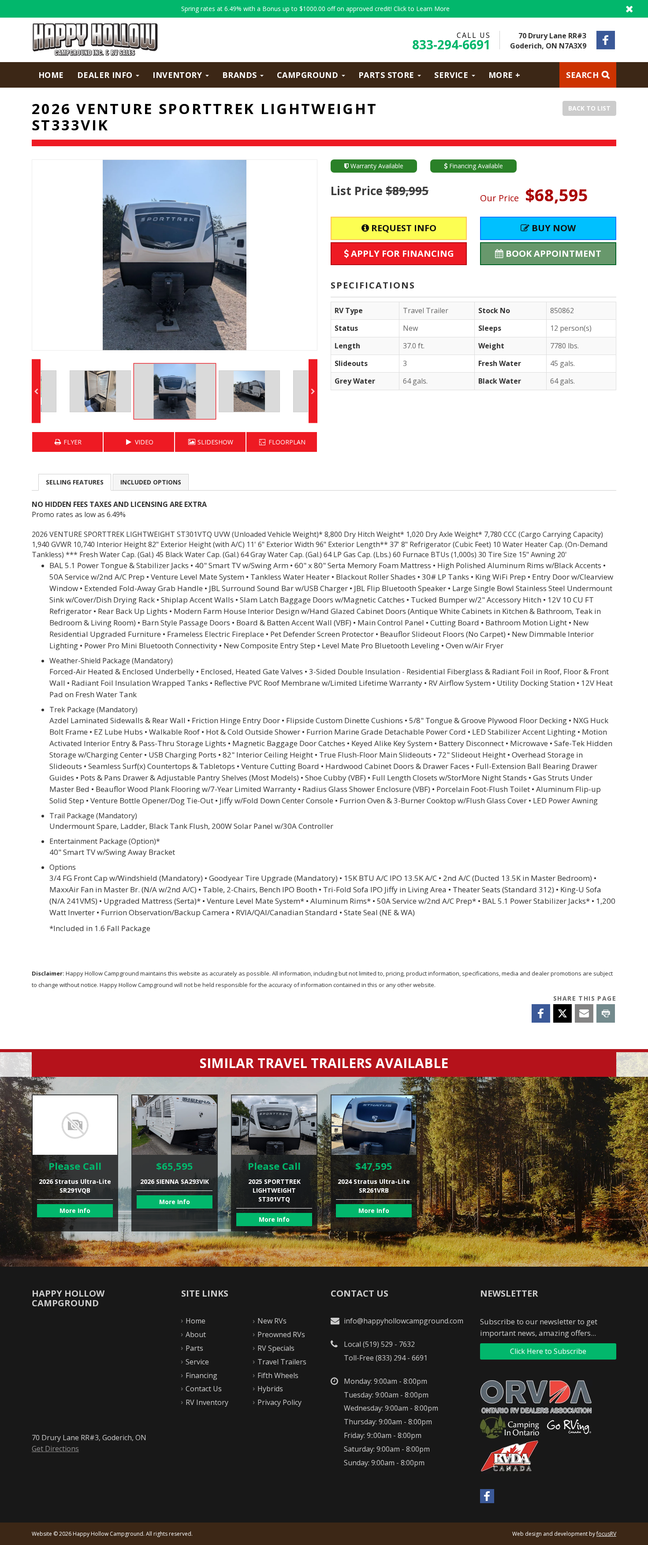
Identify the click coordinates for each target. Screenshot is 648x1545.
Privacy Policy (279, 1402)
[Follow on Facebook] (605, 40)
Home (51, 75)
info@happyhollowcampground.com (403, 1321)
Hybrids (270, 1388)
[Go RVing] (572, 1426)
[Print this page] (605, 1013)
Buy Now (552, 228)
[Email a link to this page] (584, 1013)
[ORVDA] (539, 1396)
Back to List (589, 108)
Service (452, 75)
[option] (174, 255)
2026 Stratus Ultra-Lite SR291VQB (75, 1163)
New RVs (272, 1321)
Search (582, 75)
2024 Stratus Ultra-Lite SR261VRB (373, 1163)
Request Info (402, 228)
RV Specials (275, 1348)
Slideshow (214, 442)
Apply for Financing (401, 253)
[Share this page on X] (562, 1013)
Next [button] (313, 391)
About (196, 1334)
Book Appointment (552, 253)
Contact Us (204, 1388)
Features (75, 482)
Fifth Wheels (277, 1375)
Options (150, 482)
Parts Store (387, 75)
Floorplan (286, 442)
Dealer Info (106, 75)
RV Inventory (207, 1402)
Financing (201, 1375)
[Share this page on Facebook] (541, 1013)
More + (504, 75)
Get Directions (55, 1448)
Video (143, 442)
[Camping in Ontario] (513, 1426)
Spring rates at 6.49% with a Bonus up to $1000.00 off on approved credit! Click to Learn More (324, 9)
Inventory (179, 75)
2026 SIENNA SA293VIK (174, 1163)
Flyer (72, 442)
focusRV (606, 1534)
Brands (240, 75)
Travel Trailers (281, 1362)
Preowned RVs (281, 1334)
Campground (309, 75)
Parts (194, 1348)
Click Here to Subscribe (548, 1351)
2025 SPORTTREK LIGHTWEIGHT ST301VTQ (274, 1163)
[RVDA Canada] (513, 1456)
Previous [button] (36, 391)
